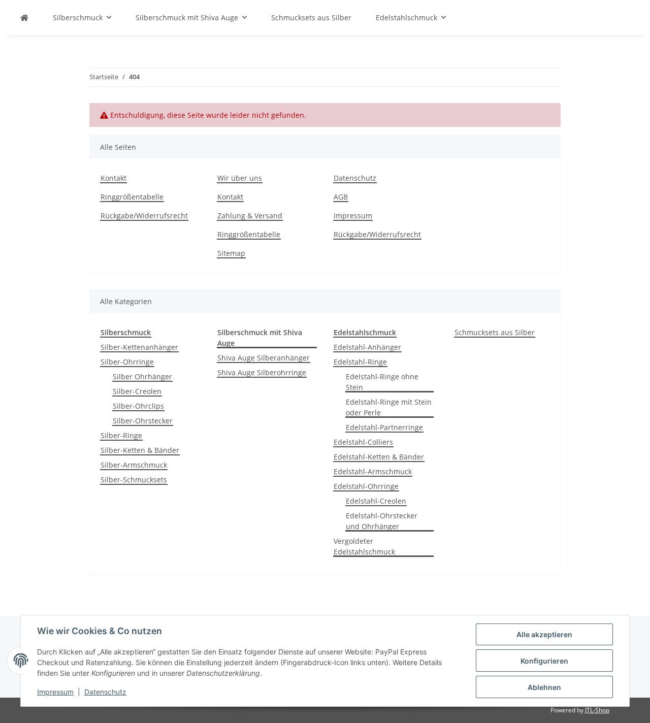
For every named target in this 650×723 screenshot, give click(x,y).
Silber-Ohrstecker (143, 420)
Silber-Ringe (121, 435)
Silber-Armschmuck (134, 465)
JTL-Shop (597, 710)
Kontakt (113, 178)
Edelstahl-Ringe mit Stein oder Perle (389, 407)
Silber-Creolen (137, 391)
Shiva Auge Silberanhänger (263, 358)
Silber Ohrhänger (142, 376)
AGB (341, 197)
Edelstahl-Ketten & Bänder (379, 457)
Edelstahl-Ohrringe (366, 486)
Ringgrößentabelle (132, 197)
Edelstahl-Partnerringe (384, 427)
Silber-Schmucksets (134, 479)
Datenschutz (105, 691)
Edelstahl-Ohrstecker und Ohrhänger (381, 521)
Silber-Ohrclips (138, 406)
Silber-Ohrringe (127, 362)
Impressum (55, 691)
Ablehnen (544, 687)
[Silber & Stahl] (24, 17)
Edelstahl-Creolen (376, 501)
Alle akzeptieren (544, 634)
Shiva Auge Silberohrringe (261, 372)
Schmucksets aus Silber (494, 332)
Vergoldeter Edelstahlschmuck (364, 546)
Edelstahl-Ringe (360, 362)
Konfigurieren (544, 660)
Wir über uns (239, 178)
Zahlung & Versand (249, 215)
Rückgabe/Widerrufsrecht (144, 215)
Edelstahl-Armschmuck (373, 471)
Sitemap (231, 253)
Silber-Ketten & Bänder (140, 450)
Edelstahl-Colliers (363, 442)
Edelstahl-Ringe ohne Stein (382, 382)
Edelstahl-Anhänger (367, 347)
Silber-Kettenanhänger (139, 347)
